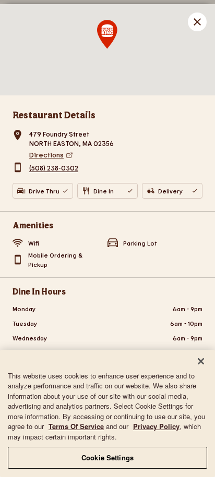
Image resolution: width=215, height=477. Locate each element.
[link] (115, 154)
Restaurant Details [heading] (54, 114)
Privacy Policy (156, 426)
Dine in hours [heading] (39, 291)
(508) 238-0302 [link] (53, 168)
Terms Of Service (76, 426)
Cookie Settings (107, 457)
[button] (197, 22)
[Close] (200, 361)
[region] (107, 413)
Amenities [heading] (33, 225)
